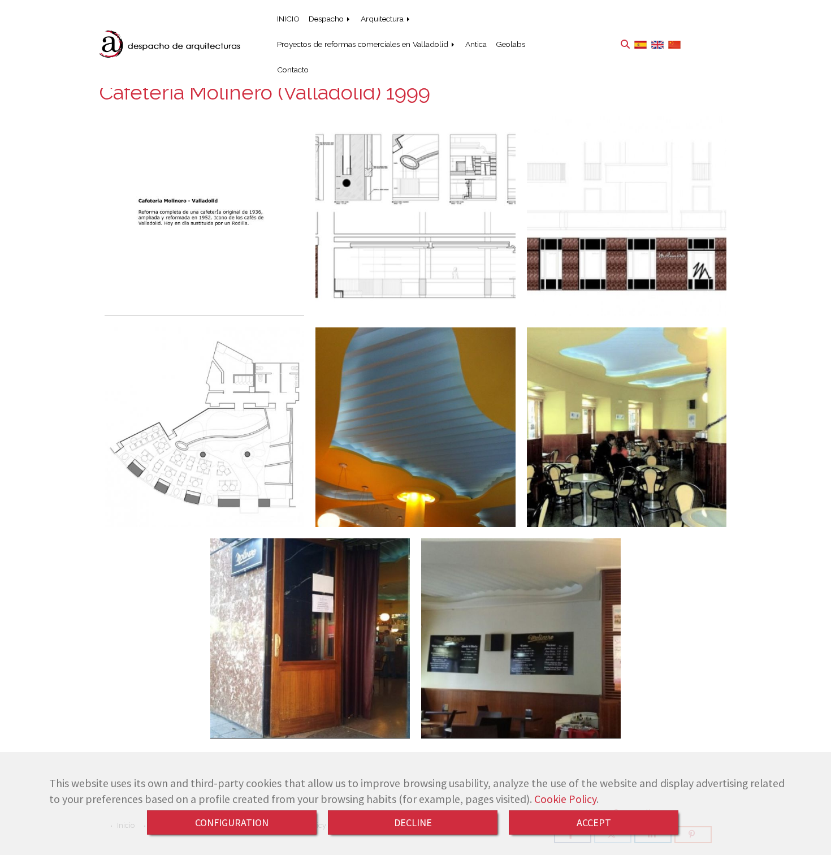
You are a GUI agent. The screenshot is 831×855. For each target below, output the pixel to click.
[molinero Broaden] (204, 216)
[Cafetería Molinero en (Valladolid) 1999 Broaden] (204, 427)
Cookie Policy (565, 799)
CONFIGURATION (232, 822)
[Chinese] (674, 43)
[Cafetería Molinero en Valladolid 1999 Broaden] (626, 216)
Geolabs (510, 44)
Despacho (327, 18)
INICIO (288, 18)
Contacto (293, 69)
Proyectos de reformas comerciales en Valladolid (364, 44)
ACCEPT (594, 822)
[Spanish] (640, 43)
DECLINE (413, 822)
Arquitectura (383, 18)
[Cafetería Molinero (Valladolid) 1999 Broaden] (415, 216)
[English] (657, 43)
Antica (476, 44)
